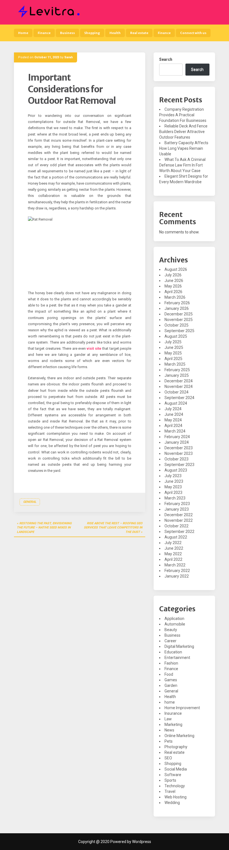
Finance (44, 33)
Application (174, 618)
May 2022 (173, 554)
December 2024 (178, 381)
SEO (168, 758)
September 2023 (179, 464)
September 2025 (179, 331)
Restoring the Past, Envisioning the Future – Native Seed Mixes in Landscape (44, 527)
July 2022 (173, 542)
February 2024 (177, 436)
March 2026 (174, 297)
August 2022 (175, 537)
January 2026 (176, 308)
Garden (170, 685)
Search (165, 59)
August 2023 (175, 470)
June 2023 (173, 481)
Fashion (171, 663)
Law (168, 719)
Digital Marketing (179, 646)
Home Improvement (182, 708)
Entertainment (177, 657)
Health (115, 33)
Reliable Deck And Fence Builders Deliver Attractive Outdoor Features (183, 131)
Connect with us (193, 33)
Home (23, 33)
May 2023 (173, 487)
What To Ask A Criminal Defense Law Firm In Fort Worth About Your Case (182, 165)
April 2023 (173, 492)
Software (172, 774)
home (169, 702)
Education (173, 652)
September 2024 (179, 397)
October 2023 (176, 459)
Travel (169, 791)
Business (67, 33)
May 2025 (173, 353)
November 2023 (178, 453)
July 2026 (173, 275)
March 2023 (174, 498)
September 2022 (179, 531)
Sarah (68, 57)
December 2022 (178, 515)
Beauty (170, 629)
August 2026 (175, 269)
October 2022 (176, 526)
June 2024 (173, 414)
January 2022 (176, 576)
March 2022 (174, 565)
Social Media (175, 769)
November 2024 (178, 386)
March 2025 (174, 364)
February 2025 (177, 370)
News (169, 730)
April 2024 (173, 425)
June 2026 (173, 280)
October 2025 (176, 325)
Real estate (139, 33)
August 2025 (175, 336)
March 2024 (174, 431)
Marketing (173, 724)
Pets (168, 741)
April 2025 (173, 358)
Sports (170, 780)
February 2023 (177, 503)
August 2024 (175, 403)
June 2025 (173, 347)
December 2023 (178, 448)
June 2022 (173, 548)
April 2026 (173, 291)
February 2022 (177, 570)
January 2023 (176, 509)
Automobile (174, 624)
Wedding (172, 802)
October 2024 (176, 392)
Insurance (173, 713)
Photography (175, 747)
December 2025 (178, 314)
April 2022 (173, 559)
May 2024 (173, 420)
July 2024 (173, 409)
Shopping (92, 33)
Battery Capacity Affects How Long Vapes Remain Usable (183, 148)
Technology (174, 786)
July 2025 (173, 342)
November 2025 (178, 319)
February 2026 (177, 303)
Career (170, 641)
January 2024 (176, 442)
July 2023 (173, 476)
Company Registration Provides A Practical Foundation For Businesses (182, 115)
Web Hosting (175, 797)
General (29, 502)
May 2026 (173, 286)
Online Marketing (179, 735)
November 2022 (178, 520)
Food (168, 674)
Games (170, 680)
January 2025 (176, 375)
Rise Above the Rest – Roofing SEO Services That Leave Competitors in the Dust (113, 527)
